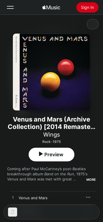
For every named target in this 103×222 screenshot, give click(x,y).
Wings (51, 134)
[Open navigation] (10, 7)
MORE (91, 180)
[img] (51, 7)
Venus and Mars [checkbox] (33, 198)
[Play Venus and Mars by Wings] (13, 197)
